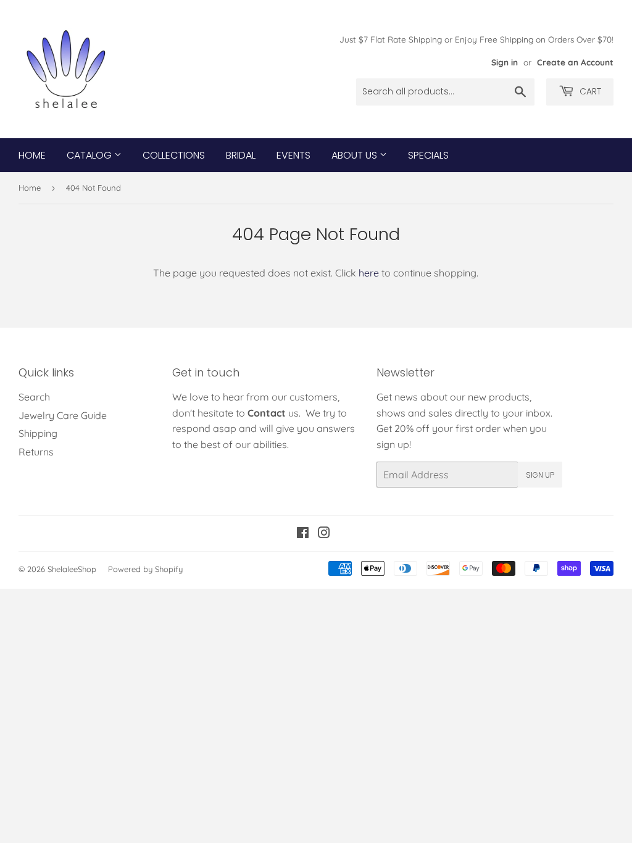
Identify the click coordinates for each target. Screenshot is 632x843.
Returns (36, 452)
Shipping (38, 433)
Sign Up (540, 475)
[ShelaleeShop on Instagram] (324, 534)
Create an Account (575, 62)
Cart (589, 91)
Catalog (90, 155)
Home (32, 155)
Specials (428, 155)
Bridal (241, 155)
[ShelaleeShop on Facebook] (302, 534)
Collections (174, 155)
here (369, 273)
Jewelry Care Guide (63, 415)
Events (293, 155)
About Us (355, 155)
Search (34, 397)
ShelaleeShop (72, 569)
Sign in (504, 62)
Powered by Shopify (145, 569)
